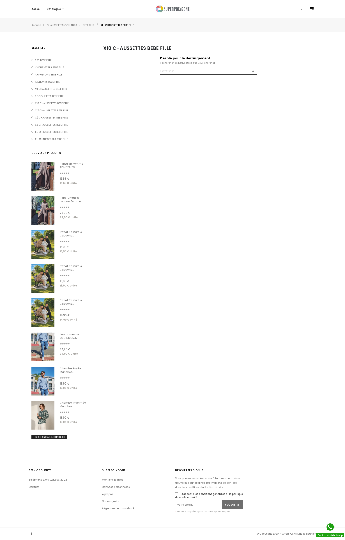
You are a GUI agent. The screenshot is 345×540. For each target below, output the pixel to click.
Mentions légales (112, 480)
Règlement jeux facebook (118, 508)
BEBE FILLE (38, 48)
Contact (34, 487)
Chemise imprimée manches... (73, 404)
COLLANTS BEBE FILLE (47, 82)
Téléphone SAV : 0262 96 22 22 (48, 480)
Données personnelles (116, 487)
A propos (107, 494)
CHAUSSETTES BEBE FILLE (49, 67)
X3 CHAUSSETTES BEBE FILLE (51, 125)
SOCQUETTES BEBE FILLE (49, 96)
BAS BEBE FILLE (43, 60)
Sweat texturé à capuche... (71, 233)
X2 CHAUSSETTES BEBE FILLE (51, 117)
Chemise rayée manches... (70, 370)
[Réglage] (310, 9)
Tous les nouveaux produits (49, 437)
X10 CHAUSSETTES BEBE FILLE (52, 103)
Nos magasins (110, 501)
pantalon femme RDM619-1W (71, 165)
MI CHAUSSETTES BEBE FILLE (51, 89)
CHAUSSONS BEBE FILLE (48, 74)
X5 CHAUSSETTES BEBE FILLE (51, 132)
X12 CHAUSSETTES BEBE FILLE (51, 110)
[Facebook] (31, 533)
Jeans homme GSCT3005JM (69, 336)
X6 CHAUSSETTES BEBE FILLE (51, 139)
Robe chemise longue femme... (71, 199)
